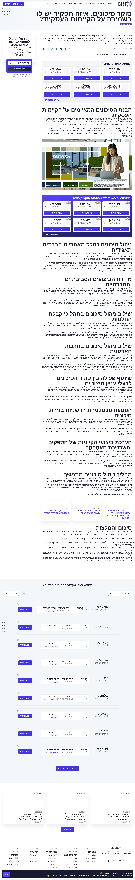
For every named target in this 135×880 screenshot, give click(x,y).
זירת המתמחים (59, 4)
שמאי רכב (92, 852)
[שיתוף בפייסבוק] (65, 49)
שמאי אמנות (91, 858)
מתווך (74, 861)
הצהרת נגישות (13, 864)
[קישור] (43, 49)
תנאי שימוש (14, 861)
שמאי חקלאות (51, 852)
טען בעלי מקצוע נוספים (68, 768)
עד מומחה (73, 867)
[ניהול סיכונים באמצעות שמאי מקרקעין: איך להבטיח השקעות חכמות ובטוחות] (117, 503)
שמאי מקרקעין (51, 858)
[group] (47, 611)
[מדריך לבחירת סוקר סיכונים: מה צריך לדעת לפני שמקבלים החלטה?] (23, 800)
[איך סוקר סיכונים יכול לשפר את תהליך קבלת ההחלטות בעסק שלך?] (67, 800)
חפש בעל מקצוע (19, 69)
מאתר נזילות (72, 858)
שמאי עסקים (91, 861)
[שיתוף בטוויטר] (61, 49)
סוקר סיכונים (125, 24)
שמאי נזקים (52, 861)
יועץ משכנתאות (70, 855)
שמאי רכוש (91, 855)
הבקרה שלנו (14, 858)
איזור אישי (34, 855)
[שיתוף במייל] (47, 49)
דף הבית (111, 4)
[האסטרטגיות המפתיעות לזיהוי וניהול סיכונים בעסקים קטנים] (111, 800)
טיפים (35, 858)
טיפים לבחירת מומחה (75, 4)
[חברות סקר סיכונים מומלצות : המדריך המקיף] (56, 503)
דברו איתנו (47, 4)
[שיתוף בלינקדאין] (56, 49)
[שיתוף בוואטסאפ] (52, 49)
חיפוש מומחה (90, 4)
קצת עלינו (101, 4)
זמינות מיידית (116, 78)
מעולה (7, 874)
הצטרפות (15, 855)
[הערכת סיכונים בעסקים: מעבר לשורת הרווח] (86, 503)
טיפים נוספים (67, 830)
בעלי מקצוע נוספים (52, 100)
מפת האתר (33, 861)
